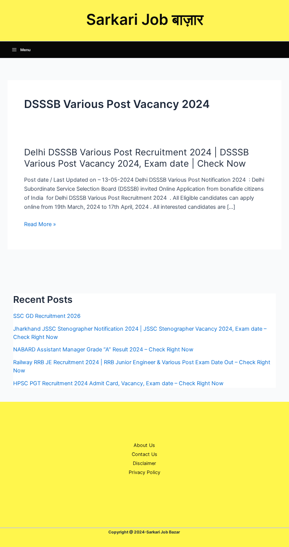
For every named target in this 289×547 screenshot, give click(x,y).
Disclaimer (144, 463)
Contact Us (144, 454)
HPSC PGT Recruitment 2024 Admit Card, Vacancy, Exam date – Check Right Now (118, 383)
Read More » (40, 224)
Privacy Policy (144, 472)
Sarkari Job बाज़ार (144, 19)
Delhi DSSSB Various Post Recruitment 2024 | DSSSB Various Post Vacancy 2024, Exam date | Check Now (136, 158)
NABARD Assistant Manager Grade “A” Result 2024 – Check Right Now (103, 349)
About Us (144, 445)
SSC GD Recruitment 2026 (47, 316)
